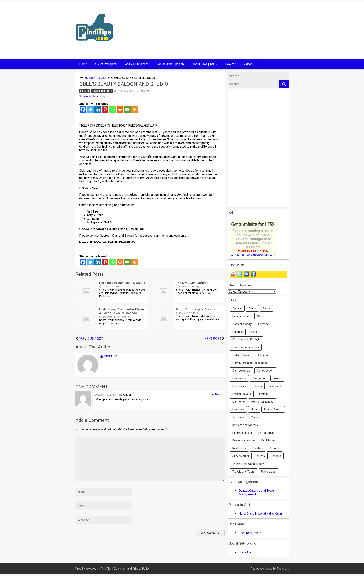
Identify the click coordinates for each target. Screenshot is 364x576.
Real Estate (268, 440)
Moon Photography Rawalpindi (197, 309)
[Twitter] (90, 109)
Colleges (262, 355)
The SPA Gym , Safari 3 (192, 283)
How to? (230, 64)
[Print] (120, 109)
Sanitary (258, 448)
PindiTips (111, 356)
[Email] (127, 109)
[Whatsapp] (112, 109)
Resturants (239, 448)
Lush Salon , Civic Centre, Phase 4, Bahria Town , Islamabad (121, 311)
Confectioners (241, 370)
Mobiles (255, 417)
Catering (263, 324)
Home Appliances (262, 401)
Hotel (254, 409)
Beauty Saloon (92, 96)
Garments (238, 401)
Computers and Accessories (250, 363)
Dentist (277, 378)
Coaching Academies (245, 347)
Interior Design (273, 409)
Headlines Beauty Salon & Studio (122, 283)
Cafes (261, 316)
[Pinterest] (105, 109)
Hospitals (238, 409)
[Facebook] (83, 109)
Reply (218, 394)
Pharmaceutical (242, 432)
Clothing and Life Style (246, 339)
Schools (274, 448)
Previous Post (91, 338)
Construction (265, 370)
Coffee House (241, 355)
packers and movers (245, 425)
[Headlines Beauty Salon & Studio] (86, 301)
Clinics (253, 331)
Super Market (240, 456)
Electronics (239, 386)
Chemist (237, 331)
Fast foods (275, 386)
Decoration (259, 378)
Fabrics (257, 386)
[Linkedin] (97, 109)
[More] (134, 109)
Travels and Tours (243, 471)
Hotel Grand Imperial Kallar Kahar (260, 513)
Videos (248, 64)
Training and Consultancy (248, 464)
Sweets (260, 456)
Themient (283, 568)
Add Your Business (137, 64)
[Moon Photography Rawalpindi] (163, 328)
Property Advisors (243, 440)
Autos (252, 308)
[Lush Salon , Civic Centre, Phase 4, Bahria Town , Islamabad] (86, 328)
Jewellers (238, 417)
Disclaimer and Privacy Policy (132, 568)
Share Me (245, 552)
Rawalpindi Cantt (102, 90)
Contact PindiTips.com (170, 64)
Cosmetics (239, 378)
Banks (266, 308)
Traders (276, 456)
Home (83, 64)
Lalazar (101, 78)
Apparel (237, 308)
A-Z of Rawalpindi (106, 64)
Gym (105, 96)
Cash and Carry (242, 324)
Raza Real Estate (250, 533)
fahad (121, 90)
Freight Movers (241, 394)
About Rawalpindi (203, 64)
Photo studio (266, 432)
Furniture (263, 394)
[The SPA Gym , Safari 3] (163, 301)
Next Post (212, 338)
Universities (268, 471)
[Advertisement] (218, 30)
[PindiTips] (94, 46)
